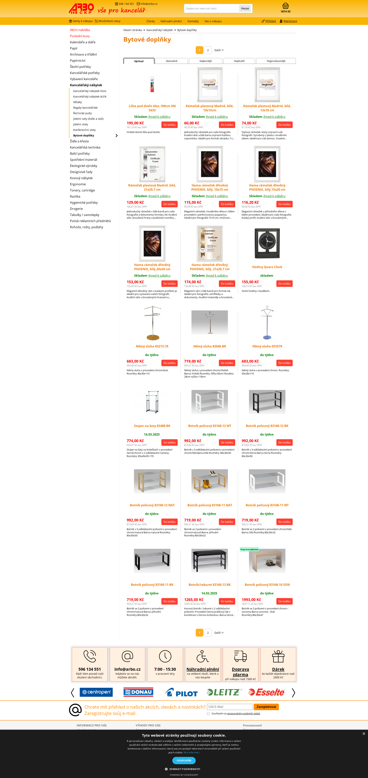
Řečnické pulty (82, 113)
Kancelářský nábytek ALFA (89, 96)
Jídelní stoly (80, 124)
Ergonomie (78, 184)
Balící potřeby (80, 153)
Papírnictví (77, 60)
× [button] (363, 733)
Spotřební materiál (83, 160)
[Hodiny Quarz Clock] (267, 261)
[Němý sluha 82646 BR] (209, 333)
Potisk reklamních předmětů (90, 221)
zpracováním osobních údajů (243, 713)
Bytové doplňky (187, 30)
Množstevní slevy (109, 21)
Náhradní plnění (202, 669)
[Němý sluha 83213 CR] (152, 340)
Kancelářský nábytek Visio (89, 91)
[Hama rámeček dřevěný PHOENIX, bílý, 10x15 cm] (209, 181)
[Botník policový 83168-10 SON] (267, 572)
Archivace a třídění (83, 54)
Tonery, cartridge (82, 190)
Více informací (192, 752)
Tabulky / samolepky (84, 215)
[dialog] (184, 754)
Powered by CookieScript (184, 774)
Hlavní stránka (132, 30)
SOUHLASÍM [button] (184, 760)
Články (150, 21)
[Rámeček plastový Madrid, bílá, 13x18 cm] (267, 102)
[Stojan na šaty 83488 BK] (152, 413)
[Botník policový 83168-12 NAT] (152, 492)
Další (217, 50)
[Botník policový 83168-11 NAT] (209, 492)
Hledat (245, 8)
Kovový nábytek (81, 178)
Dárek (278, 669)
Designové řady (81, 172)
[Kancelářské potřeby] (90, 10)
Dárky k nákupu (83, 21)
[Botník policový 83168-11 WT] (267, 492)
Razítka (75, 196)
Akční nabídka (80, 30)
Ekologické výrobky (83, 166)
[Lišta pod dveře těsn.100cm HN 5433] (152, 97)
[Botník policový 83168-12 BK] (267, 413)
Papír (74, 48)
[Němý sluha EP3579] (267, 340)
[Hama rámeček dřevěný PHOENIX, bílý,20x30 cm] (152, 261)
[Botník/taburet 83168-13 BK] (209, 572)
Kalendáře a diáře (82, 42)
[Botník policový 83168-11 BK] (152, 572)
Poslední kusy (80, 36)
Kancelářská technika (85, 147)
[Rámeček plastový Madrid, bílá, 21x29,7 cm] (152, 181)
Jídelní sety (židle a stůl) (88, 119)
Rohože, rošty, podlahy (86, 227)
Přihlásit (270, 21)
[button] (184, 769)
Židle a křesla (79, 141)
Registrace (290, 21)
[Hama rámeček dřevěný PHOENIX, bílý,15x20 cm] (267, 181)
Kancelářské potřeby (85, 73)
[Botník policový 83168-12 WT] (209, 413)
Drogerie (76, 209)
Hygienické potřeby (84, 202)
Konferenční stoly (84, 130)
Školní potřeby (80, 67)
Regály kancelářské (85, 107)
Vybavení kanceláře (84, 79)
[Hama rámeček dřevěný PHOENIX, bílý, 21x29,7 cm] (209, 261)
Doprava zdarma (240, 671)
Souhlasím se (236, 713)
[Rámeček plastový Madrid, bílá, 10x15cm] (209, 102)
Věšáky (77, 102)
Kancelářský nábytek (159, 30)
